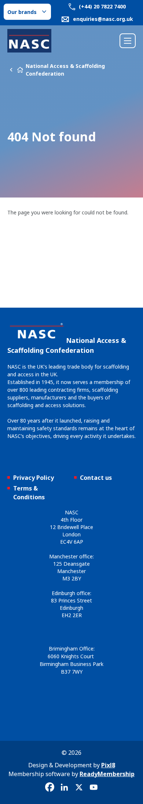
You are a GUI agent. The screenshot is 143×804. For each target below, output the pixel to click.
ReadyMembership (107, 774)
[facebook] (49, 787)
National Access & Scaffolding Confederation (65, 69)
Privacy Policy (33, 478)
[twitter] (78, 787)
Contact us (96, 478)
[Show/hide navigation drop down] (128, 40)
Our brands (22, 11)
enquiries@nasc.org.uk (103, 18)
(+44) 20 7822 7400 (101, 6)
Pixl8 (108, 765)
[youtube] (93, 787)
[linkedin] (64, 787)
